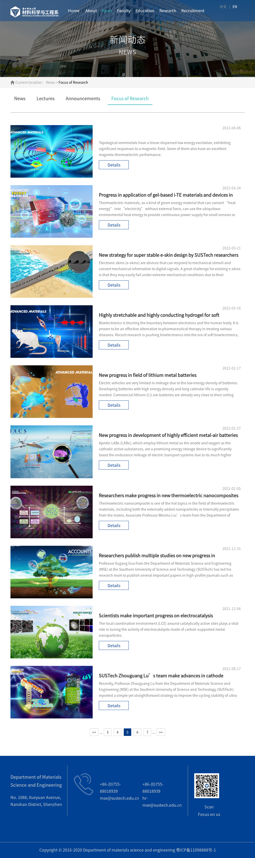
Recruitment (192, 11)
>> (161, 732)
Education (144, 11)
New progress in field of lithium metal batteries (147, 375)
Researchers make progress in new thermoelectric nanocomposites (168, 495)
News (107, 11)
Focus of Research (130, 98)
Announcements (83, 98)
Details (114, 165)
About (91, 11)
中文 (223, 6)
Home (73, 11)
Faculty (123, 11)
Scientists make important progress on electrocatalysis (156, 615)
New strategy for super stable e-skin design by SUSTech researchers (168, 255)
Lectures (46, 98)
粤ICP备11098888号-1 (196, 850)
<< (94, 732)
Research (167, 11)
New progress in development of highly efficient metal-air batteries (168, 435)
